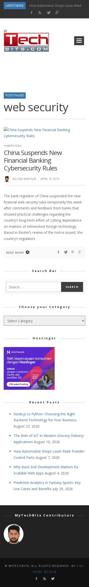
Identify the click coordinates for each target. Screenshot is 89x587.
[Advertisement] (44, 70)
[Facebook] (31, 12)
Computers (13, 146)
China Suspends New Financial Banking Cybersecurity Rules (33, 160)
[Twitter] (48, 12)
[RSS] (40, 12)
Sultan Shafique (24, 179)
